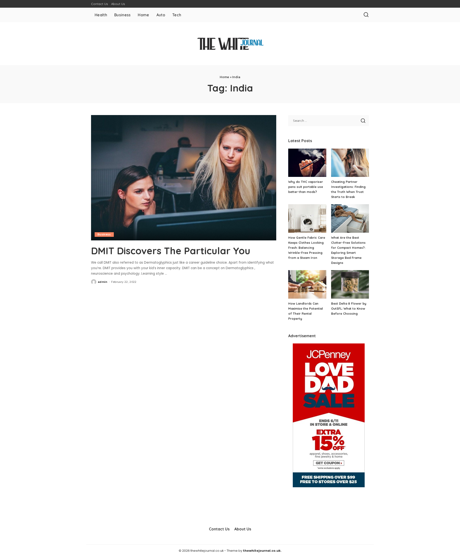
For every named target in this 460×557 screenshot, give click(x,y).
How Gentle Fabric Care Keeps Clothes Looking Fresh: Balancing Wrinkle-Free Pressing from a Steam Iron (306, 248)
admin (103, 282)
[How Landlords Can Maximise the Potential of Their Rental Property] (307, 284)
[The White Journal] (230, 43)
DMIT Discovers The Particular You (170, 251)
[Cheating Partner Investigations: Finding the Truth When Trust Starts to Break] (350, 163)
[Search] (366, 15)
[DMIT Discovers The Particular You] (183, 177)
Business (104, 234)
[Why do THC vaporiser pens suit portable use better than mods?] (307, 163)
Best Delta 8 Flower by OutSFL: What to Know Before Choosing (348, 308)
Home (224, 77)
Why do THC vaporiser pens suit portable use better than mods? (305, 187)
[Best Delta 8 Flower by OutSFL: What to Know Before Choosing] (350, 284)
